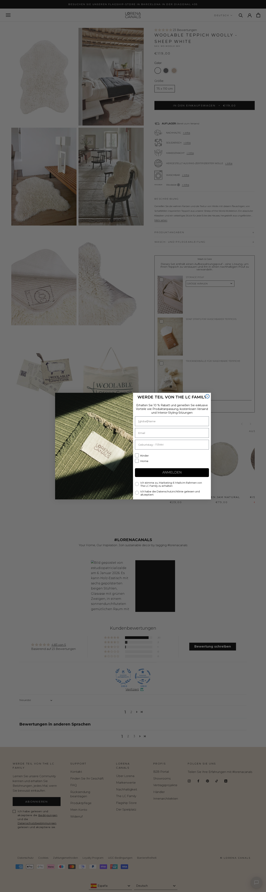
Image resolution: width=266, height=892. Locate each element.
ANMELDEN (172, 472)
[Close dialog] (207, 396)
